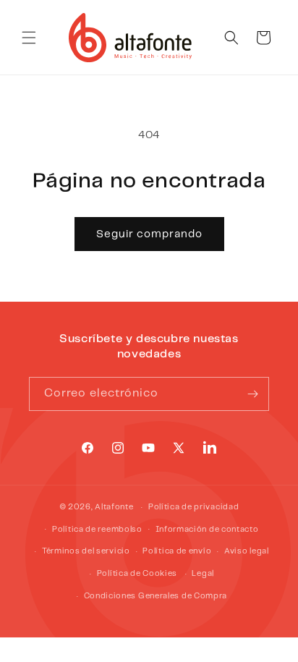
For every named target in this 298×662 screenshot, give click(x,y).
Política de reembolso (97, 529)
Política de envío (176, 551)
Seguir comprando (149, 234)
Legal (203, 573)
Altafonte (114, 507)
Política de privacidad (193, 507)
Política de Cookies (137, 573)
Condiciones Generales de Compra (156, 596)
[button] (29, 38)
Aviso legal (246, 551)
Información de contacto (207, 529)
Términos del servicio (86, 551)
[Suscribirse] (252, 394)
